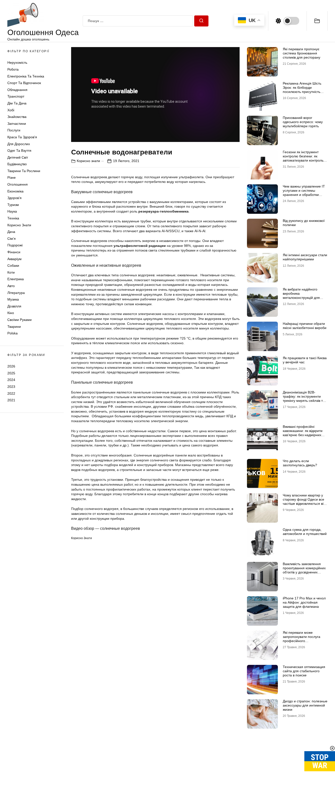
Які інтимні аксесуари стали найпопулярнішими (305, 257)
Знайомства (16, 117)
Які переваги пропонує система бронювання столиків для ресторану (301, 53)
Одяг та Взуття (19, 150)
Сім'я (11, 238)
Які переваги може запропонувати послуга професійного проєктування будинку (301, 639)
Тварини (14, 327)
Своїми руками (19, 320)
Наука (12, 211)
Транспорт (15, 96)
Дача (11, 232)
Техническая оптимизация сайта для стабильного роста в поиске (304, 671)
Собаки (13, 265)
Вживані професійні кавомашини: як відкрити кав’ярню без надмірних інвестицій (302, 433)
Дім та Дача (16, 103)
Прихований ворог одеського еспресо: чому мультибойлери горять (303, 122)
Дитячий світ (17, 157)
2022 (11, 393)
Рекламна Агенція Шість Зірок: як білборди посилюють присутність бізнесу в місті (302, 89)
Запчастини (16, 124)
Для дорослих (18, 144)
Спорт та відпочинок (24, 83)
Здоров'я (14, 198)
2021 (11, 400)
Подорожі (15, 245)
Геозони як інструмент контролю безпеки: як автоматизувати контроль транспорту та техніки (303, 158)
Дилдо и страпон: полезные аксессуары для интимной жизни (305, 705)
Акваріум (14, 259)
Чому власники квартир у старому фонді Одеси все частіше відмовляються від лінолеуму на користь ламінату (304, 503)
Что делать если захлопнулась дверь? (300, 463)
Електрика (15, 279)
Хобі (10, 110)
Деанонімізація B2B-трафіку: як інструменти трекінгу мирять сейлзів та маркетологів (304, 398)
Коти (11, 272)
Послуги (13, 130)
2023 (11, 387)
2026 (11, 366)
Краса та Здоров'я (22, 137)
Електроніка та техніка (25, 76)
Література (16, 293)
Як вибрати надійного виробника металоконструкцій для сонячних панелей (301, 295)
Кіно (10, 313)
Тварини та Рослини (23, 171)
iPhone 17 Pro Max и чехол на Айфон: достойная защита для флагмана (304, 602)
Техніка (13, 218)
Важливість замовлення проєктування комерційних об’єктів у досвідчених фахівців (304, 570)
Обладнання (17, 90)
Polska (12, 333)
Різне (11, 177)
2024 (11, 380)
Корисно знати (19, 225)
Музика (13, 299)
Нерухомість (17, 62)
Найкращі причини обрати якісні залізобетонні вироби (304, 326)
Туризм (13, 205)
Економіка (15, 191)
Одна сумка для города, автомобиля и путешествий (305, 532)
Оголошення (17, 184)
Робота (13, 69)
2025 (11, 373)
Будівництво (17, 164)
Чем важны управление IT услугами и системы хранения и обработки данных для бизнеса (304, 192)
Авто (11, 286)
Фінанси (13, 252)
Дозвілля (14, 306)
